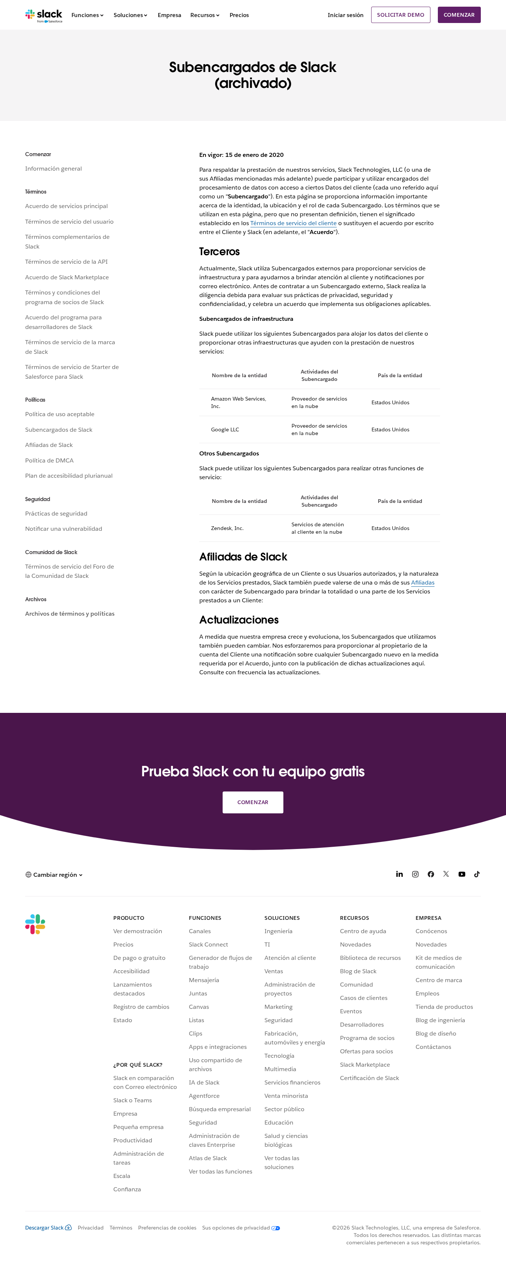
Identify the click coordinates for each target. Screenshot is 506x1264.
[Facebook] (430, 875)
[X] (446, 875)
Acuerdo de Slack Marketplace (67, 277)
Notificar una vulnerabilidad (63, 529)
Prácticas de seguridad (56, 513)
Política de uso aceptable (59, 414)
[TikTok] (477, 875)
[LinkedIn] (399, 875)
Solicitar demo (400, 14)
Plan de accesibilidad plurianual (69, 476)
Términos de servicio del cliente (293, 223)
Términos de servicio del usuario (69, 222)
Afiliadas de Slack (49, 445)
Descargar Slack (44, 1227)
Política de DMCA (49, 460)
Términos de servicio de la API (66, 262)
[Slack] (44, 14)
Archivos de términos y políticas (69, 614)
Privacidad (91, 1227)
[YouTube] (462, 875)
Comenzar (459, 14)
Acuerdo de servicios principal (66, 206)
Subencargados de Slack (58, 430)
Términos (121, 1227)
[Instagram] (415, 875)
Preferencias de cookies (167, 1227)
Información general (53, 168)
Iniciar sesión (346, 15)
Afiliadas (423, 582)
